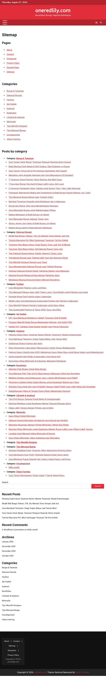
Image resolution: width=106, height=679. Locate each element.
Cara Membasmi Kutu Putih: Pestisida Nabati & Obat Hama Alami (39, 455)
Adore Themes (82, 672)
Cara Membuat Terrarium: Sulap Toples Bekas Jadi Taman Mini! (38, 339)
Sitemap (10, 72)
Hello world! (14, 467)
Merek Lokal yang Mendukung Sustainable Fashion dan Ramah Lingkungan (43, 301)
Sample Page (13, 67)
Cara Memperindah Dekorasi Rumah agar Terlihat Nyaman (35, 266)
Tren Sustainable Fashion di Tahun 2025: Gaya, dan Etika (35, 310)
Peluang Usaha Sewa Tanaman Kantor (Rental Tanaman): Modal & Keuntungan (45, 335)
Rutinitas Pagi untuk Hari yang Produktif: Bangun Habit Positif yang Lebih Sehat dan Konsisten (52, 386)
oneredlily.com (53, 10)
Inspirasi (10, 108)
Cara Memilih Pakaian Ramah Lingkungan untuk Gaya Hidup (36, 305)
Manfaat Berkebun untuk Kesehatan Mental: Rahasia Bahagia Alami (40, 403)
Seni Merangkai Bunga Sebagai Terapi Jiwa (28, 219)
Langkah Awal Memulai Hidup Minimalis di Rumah (32, 433)
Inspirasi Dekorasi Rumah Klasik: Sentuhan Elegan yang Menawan (39, 271)
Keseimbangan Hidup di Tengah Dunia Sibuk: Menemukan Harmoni (39, 391)
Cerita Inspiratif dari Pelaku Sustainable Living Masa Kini (34, 356)
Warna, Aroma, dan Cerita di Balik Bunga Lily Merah (32, 223)
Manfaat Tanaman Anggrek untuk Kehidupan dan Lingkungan (37, 201)
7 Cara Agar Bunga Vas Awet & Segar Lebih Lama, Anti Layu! (36, 184)
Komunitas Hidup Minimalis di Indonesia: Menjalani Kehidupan (37, 361)
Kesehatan (11, 113)
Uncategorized (13, 135)
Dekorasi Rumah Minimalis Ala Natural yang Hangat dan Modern (38, 420)
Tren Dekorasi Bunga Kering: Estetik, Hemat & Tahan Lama (35, 253)
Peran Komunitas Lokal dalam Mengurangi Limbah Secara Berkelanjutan (42, 348)
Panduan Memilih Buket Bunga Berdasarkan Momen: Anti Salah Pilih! (40, 322)
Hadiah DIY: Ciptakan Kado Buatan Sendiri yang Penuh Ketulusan (39, 326)
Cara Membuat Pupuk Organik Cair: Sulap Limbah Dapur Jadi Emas (39, 459)
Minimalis (11, 121)
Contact (10, 54)
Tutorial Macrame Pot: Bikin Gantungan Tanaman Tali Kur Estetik (38, 240)
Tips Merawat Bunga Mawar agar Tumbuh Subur (31, 197)
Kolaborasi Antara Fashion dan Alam (25, 343)
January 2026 (7, 542)
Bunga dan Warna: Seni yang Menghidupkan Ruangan (33, 206)
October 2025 (7, 556)
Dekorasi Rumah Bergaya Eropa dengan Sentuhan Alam (34, 275)
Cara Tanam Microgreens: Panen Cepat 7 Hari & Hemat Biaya (36, 475)
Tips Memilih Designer (17, 126)
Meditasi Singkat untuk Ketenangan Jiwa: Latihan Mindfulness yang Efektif (43, 378)
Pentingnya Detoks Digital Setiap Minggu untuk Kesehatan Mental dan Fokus (44, 382)
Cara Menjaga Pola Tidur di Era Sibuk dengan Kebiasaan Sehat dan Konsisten (44, 373)
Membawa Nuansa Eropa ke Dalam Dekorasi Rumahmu (34, 280)
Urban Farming (13, 139)
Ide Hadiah (12, 104)
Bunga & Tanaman (15, 91)
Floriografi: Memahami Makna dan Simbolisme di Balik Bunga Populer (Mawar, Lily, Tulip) (49, 193)
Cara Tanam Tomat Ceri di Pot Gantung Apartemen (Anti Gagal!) (38, 171)
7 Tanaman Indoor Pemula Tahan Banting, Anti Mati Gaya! (35, 179)
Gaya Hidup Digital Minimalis (22, 416)
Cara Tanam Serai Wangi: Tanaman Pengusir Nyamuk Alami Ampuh (40, 162)
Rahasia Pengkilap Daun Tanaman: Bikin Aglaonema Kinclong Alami (40, 450)
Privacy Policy (13, 63)
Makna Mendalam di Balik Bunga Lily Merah (29, 214)
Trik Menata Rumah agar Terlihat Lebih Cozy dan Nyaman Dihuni (38, 258)
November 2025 (9, 551)
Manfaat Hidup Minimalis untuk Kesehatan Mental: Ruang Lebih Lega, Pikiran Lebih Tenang (51, 429)
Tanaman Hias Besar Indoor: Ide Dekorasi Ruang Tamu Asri (36, 249)
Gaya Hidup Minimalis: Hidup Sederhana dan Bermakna (34, 438)
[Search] (101, 22)
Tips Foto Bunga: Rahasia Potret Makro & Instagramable (34, 399)
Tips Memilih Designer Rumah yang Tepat (28, 262)
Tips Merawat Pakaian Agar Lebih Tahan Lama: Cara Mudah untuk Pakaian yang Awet (48, 292)
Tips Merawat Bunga (16, 130)
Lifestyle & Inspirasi (16, 117)
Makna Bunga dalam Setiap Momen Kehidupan (30, 228)
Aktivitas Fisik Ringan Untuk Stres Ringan (27, 369)
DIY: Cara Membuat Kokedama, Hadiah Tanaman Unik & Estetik (38, 318)
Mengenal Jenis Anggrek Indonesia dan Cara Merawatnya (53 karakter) (41, 175)
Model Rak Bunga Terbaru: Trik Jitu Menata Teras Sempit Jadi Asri (39, 236)
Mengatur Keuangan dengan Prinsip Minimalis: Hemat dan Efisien (39, 425)
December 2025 (8, 546)
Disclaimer (11, 58)
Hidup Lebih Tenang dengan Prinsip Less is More (31, 408)
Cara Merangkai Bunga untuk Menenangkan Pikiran (32, 210)
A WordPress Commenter (13, 530)
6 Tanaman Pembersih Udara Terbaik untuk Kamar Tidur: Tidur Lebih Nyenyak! (44, 188)
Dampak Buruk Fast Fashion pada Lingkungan (30, 296)
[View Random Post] (96, 22)
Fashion (10, 100)
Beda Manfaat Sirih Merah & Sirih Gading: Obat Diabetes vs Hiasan (39, 166)
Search (5, 482)
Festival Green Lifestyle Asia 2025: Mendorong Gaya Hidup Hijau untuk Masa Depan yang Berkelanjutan (56, 352)
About (9, 50)
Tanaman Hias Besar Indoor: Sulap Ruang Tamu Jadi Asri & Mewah (39, 245)
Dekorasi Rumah (14, 95)
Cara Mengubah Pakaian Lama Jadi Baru (27, 288)
